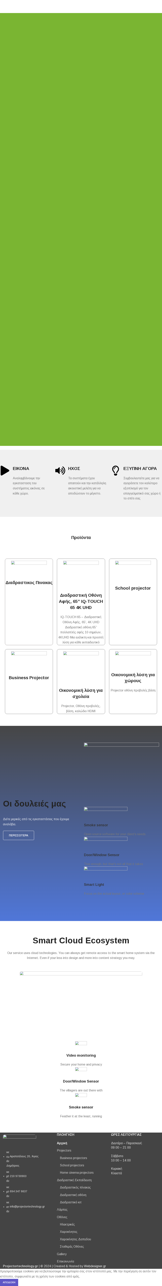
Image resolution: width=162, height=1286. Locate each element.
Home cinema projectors (77, 1172)
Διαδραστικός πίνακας (75, 1187)
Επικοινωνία (65, 1261)
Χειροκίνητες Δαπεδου (75, 1239)
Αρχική (62, 1143)
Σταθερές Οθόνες (72, 1246)
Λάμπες (62, 1209)
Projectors (64, 1150)
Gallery (62, 1254)
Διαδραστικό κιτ (71, 1202)
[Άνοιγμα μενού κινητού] (4, 6)
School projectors (72, 1165)
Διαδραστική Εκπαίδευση (74, 1180)
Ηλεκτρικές (67, 1224)
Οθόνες (62, 1217)
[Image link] (19, 1140)
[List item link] (27, 1183)
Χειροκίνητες (68, 1231)
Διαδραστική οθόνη (73, 1195)
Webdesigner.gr (95, 1266)
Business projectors (73, 1158)
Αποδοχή (9, 1282)
